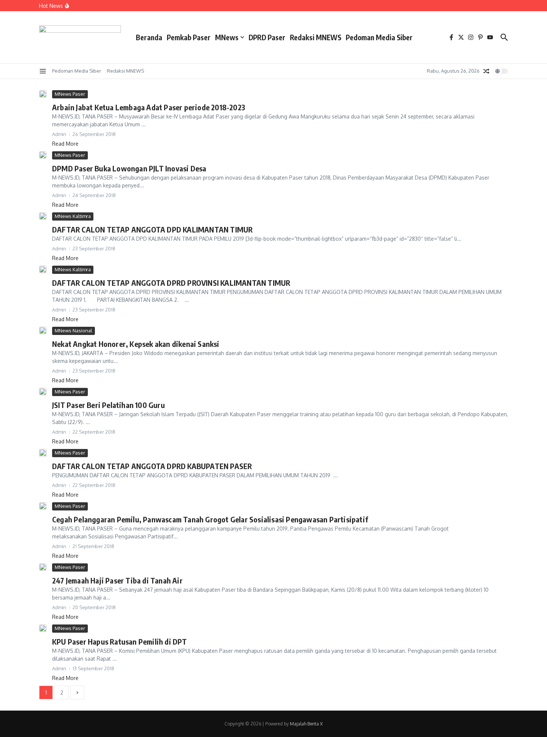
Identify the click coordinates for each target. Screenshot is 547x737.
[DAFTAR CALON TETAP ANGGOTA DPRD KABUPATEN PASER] (43, 457)
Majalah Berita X (306, 724)
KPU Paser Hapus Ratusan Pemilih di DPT (119, 641)
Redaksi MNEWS (315, 37)
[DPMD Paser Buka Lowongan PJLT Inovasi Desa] (43, 155)
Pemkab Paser (189, 37)
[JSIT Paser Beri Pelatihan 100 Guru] (43, 391)
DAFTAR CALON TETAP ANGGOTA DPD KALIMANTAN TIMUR (152, 229)
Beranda (149, 37)
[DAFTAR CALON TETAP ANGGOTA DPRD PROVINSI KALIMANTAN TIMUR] (43, 269)
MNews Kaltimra (73, 216)
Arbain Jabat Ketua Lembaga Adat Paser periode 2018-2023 (148, 107)
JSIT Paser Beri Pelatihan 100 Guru (108, 404)
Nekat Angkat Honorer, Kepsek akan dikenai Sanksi (136, 343)
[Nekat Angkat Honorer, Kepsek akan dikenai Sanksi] (43, 330)
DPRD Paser (267, 37)
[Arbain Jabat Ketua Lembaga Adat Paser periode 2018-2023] (43, 94)
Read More (65, 143)
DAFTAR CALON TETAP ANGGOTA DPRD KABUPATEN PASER (152, 466)
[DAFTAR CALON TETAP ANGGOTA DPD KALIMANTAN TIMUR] (43, 216)
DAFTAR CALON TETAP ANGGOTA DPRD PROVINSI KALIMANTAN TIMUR (171, 282)
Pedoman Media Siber (379, 37)
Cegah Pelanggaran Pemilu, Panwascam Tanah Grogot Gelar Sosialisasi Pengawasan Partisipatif (210, 519)
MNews (227, 37)
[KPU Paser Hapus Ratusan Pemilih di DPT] (43, 628)
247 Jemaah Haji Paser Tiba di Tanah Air (117, 580)
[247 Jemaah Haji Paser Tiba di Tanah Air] (43, 567)
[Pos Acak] (486, 71)
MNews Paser (70, 94)
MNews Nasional (73, 330)
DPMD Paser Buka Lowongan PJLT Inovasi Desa (129, 168)
